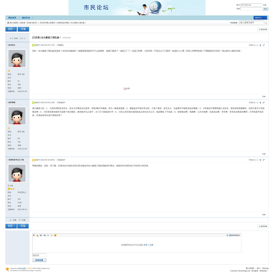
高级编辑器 (235, 235)
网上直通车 (14, 23)
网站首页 (12, 18)
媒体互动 (26, 18)
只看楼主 (60, 45)
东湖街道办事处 (63, 23)
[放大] (260, 45)
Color (37, 235)
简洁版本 (254, 271)
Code (51, 235)
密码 (238, 9)
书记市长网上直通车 (47, 23)
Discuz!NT (22, 268)
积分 (9, 85)
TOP (264, 97)
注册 (264, 5)
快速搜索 (233, 23)
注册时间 (11, 91)
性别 (9, 88)
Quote (48, 235)
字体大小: (252, 45)
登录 (146, 245)
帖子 (9, 81)
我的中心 (258, 18)
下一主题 (22, 220)
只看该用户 (61, 103)
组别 (9, 74)
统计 (258, 268)
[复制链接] (66, 38)
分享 (128, 89)
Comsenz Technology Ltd (240, 271)
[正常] (257, 45)
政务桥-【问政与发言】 (29, 23)
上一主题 (12, 220)
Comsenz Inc (45, 268)
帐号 (238, 5)
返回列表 (263, 29)
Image (41, 235)
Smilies (55, 235)
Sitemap (265, 268)
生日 (9, 78)
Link (44, 235)
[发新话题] (11, 31)
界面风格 (263, 271)
